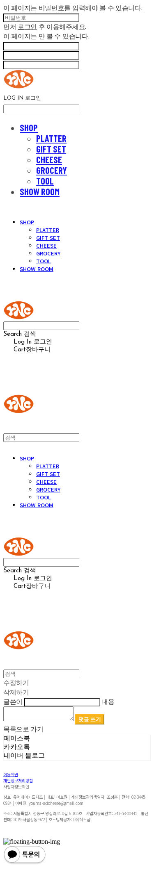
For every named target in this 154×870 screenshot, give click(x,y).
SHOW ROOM (40, 191)
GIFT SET (51, 148)
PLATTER (51, 138)
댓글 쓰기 (89, 719)
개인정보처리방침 (18, 780)
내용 (107, 701)
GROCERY (51, 170)
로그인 (27, 26)
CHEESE (49, 159)
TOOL (45, 180)
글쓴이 (13, 701)
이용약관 (10, 774)
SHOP (29, 127)
